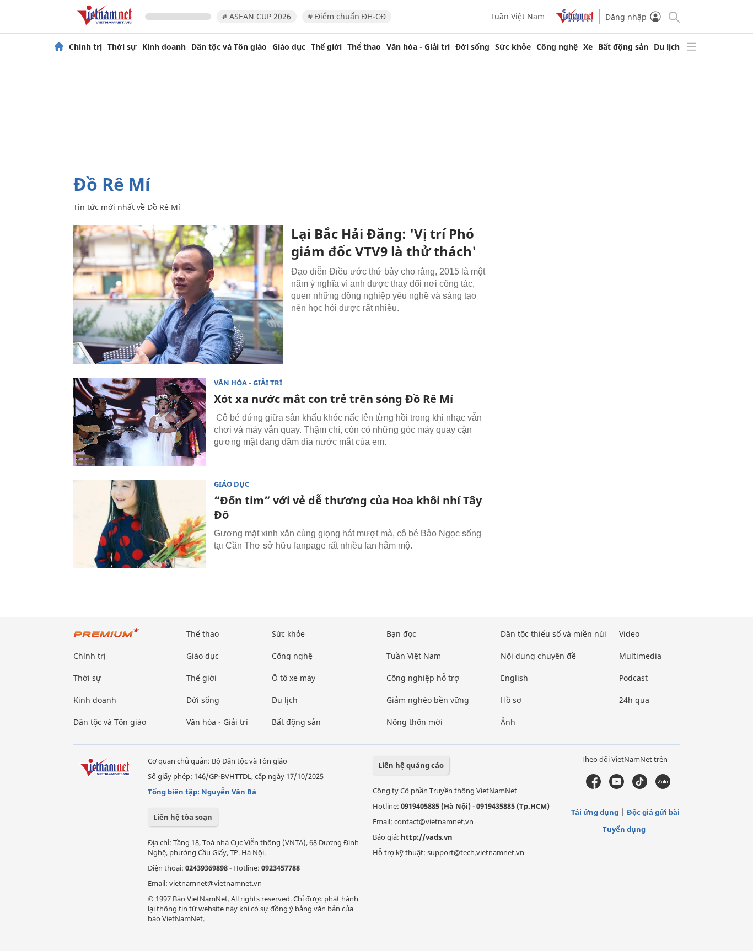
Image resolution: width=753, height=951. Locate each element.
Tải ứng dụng (594, 812)
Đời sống (472, 47)
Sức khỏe (513, 47)
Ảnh (508, 722)
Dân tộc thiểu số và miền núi (553, 633)
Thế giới (326, 47)
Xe (588, 47)
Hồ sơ (511, 700)
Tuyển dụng (624, 829)
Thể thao (364, 47)
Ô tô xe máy (293, 678)
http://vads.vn (427, 837)
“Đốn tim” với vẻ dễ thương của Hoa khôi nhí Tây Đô (348, 507)
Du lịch (667, 47)
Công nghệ (557, 47)
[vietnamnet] (106, 26)
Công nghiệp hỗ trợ (422, 678)
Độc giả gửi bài (653, 812)
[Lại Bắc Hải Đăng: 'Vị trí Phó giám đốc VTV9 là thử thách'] (178, 294)
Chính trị (85, 47)
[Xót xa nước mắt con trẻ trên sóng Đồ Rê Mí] (139, 422)
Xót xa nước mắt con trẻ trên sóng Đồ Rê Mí (333, 398)
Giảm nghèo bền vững (427, 700)
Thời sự (122, 47)
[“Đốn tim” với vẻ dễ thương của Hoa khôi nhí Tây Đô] (139, 524)
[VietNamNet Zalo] (662, 786)
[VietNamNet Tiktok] (639, 786)
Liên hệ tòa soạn (182, 817)
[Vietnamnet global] (575, 20)
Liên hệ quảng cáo (411, 765)
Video (629, 633)
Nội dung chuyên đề (538, 656)
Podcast (633, 678)
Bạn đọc (401, 633)
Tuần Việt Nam (517, 16)
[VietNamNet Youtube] (616, 786)
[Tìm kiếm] (673, 16)
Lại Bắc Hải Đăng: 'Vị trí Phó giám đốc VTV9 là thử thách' (383, 242)
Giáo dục (288, 47)
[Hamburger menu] (691, 46)
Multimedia (640, 656)
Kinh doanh (164, 47)
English (514, 678)
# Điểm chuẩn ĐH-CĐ (347, 16)
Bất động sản (623, 47)
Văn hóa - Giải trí (418, 47)
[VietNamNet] (59, 47)
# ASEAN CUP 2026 (256, 16)
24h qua (634, 700)
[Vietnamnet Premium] (106, 638)
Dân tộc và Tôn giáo (229, 47)
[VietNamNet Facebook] (593, 786)
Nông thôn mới (414, 722)
